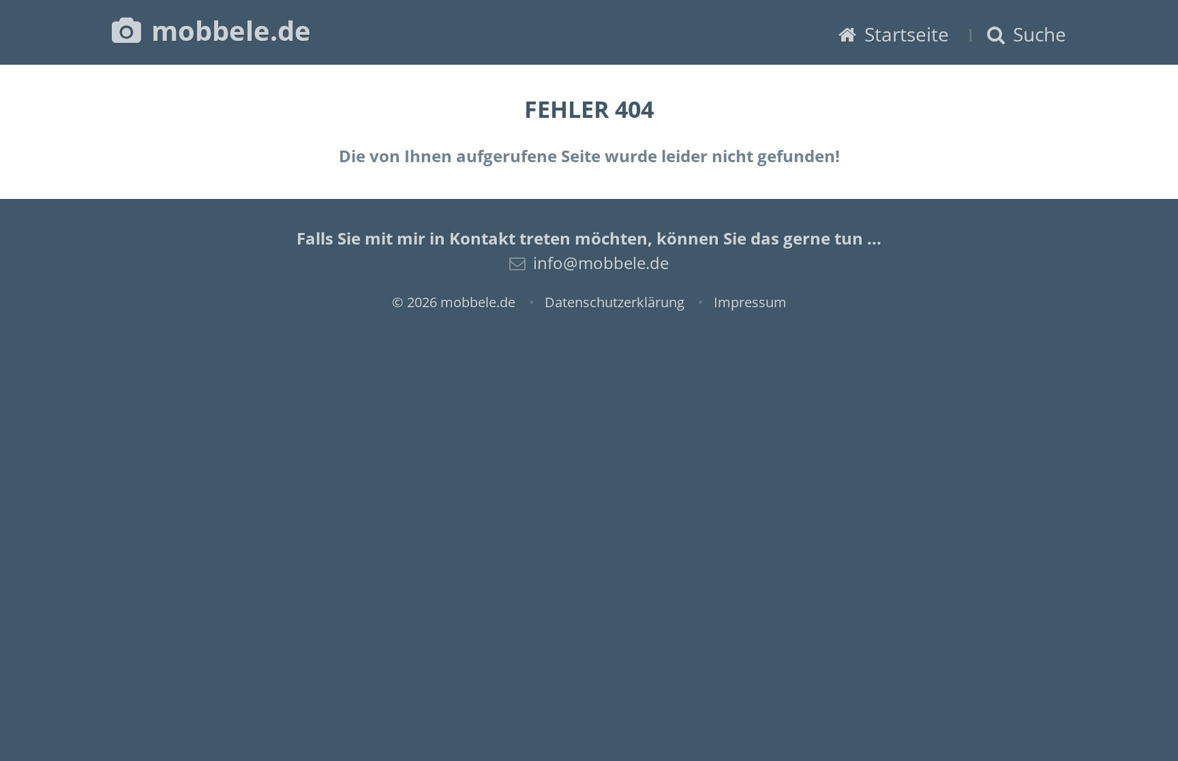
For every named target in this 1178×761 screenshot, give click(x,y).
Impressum (750, 302)
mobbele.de (228, 30)
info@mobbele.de (601, 262)
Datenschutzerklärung (614, 302)
